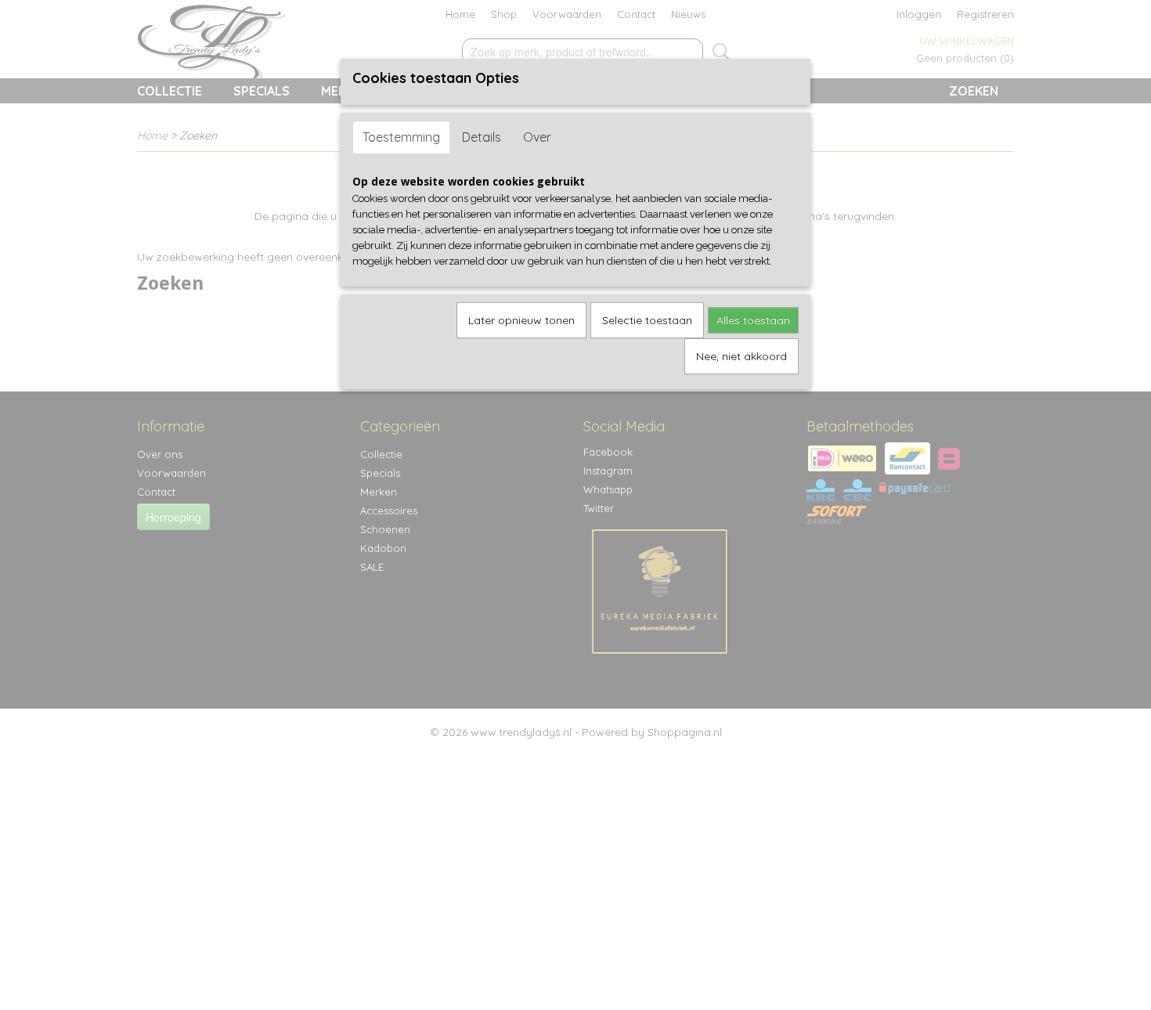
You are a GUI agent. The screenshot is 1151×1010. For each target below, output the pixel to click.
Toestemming (401, 137)
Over (537, 137)
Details (481, 137)
